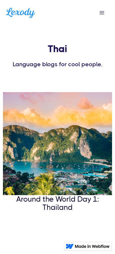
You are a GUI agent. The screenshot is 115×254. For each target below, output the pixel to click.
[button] (102, 13)
